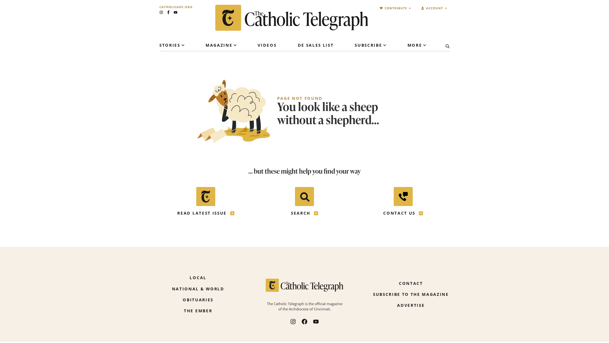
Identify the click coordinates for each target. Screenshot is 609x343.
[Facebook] (304, 321)
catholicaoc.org (175, 7)
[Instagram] (161, 12)
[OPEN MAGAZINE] (235, 45)
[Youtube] (175, 12)
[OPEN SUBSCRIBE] (384, 45)
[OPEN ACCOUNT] (445, 8)
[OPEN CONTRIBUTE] (409, 8)
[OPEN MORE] (424, 45)
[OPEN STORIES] (183, 45)
